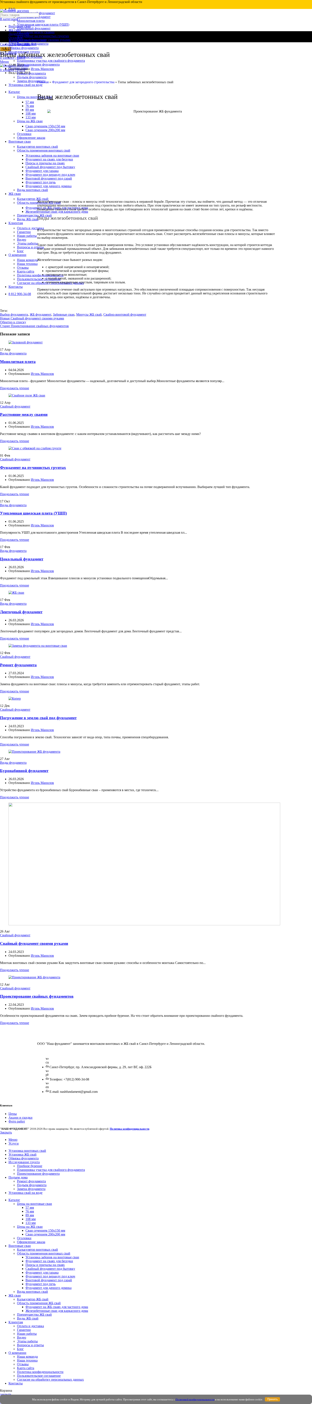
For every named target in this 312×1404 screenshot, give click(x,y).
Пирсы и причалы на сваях (45, 1265)
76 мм (29, 1211)
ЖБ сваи (14, 30)
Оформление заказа (31, 1242)
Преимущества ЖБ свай (34, 1314)
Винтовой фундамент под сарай (48, 1280)
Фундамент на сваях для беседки (49, 1261)
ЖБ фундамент (40, 314)
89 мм (29, 1215)
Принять (272, 1399)
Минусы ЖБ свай (89, 314)
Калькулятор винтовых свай (37, 1249)
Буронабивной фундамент (24, 770)
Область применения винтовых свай (43, 1253)
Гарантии (24, 1330)
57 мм (29, 1207)
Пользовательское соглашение (39, 1375)
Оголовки (24, 1238)
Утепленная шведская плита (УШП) (43, 24)
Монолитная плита (31, 21)
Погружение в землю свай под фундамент (38, 718)
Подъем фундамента (31, 77)
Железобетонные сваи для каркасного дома (56, 1311)
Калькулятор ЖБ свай (32, 1299)
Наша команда (27, 1356)
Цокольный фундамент (34, 28)
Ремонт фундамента (31, 73)
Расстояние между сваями (36, 32)
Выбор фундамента (14, 314)
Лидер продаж (18, 34)
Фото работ (16, 1121)
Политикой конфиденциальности (195, 1399)
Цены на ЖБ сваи (30, 1226)
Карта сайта (25, 1368)
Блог (20, 1349)
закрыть (5, 1394)
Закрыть (6, 1132)
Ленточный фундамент (21, 612)
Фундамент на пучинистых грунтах (43, 36)
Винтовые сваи (19, 26)
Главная (43, 82)
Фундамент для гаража (42, 1272)
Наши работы (27, 1333)
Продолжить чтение (14, 388)
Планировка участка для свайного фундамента (51, 60)
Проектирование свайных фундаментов (36, 996)
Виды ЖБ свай (27, 1318)
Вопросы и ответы (30, 1345)
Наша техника (27, 1360)
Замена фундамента (31, 1189)
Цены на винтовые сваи (34, 1204)
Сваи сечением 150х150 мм (45, 1230)
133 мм (30, 1223)
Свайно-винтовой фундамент (124, 314)
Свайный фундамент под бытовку (50, 1268)
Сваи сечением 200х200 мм (45, 1234)
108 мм (30, 1219)
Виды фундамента (13, 353)
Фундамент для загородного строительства (83, 82)
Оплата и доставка (30, 1326)
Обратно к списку (13, 322)
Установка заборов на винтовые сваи (52, 1257)
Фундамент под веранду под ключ (50, 1276)
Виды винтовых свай (32, 1291)
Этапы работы (27, 1341)
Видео (21, 1337)
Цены (12, 1114)
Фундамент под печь (40, 1284)
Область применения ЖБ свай (39, 1303)
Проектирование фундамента (38, 64)
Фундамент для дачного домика (48, 1288)
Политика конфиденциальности (40, 1372)
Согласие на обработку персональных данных (50, 1379)
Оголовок (15, 37)
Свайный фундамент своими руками (34, 943)
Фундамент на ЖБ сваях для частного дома (56, 1307)
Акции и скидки (20, 1117)
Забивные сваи (63, 314)
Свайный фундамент (15, 44)
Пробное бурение (29, 1166)
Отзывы (23, 1364)
